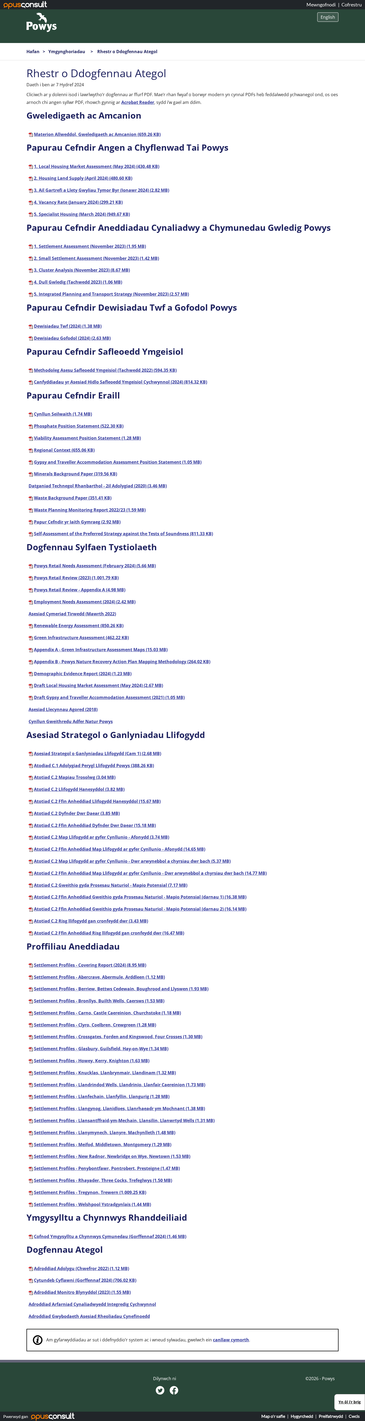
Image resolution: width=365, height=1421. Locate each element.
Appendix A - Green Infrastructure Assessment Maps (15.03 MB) (101, 650)
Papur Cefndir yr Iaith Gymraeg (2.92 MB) (77, 522)
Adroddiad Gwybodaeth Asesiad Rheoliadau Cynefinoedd (89, 1316)
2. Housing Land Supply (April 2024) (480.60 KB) (83, 178)
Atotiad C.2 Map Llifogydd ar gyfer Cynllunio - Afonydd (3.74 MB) (101, 837)
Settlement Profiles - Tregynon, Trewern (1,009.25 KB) (90, 1192)
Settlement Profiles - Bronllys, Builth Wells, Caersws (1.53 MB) (99, 1001)
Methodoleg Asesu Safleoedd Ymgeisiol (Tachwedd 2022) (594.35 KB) (105, 370)
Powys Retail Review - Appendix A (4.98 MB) (79, 590)
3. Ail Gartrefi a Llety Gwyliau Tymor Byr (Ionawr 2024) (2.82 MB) (101, 190)
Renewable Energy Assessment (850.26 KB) (78, 625)
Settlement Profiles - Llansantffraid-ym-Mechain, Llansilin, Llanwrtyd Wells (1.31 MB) (124, 1120)
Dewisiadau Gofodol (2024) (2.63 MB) (72, 338)
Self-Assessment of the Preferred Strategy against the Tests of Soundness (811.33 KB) (123, 534)
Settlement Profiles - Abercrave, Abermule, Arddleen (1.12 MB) (99, 977)
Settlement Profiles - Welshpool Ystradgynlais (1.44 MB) (92, 1204)
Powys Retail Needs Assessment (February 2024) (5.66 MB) (95, 566)
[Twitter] (160, 1390)
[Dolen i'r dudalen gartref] (41, 22)
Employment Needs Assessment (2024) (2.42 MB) (84, 602)
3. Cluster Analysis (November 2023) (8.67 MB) (82, 270)
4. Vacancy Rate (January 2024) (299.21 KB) (78, 202)
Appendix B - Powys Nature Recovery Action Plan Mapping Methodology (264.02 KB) (122, 662)
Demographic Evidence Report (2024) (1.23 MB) (82, 674)
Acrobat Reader (137, 102)
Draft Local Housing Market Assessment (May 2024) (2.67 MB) (98, 685)
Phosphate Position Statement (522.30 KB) (78, 426)
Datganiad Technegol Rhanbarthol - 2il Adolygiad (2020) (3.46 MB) (98, 486)
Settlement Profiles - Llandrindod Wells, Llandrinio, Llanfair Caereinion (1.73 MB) (119, 1085)
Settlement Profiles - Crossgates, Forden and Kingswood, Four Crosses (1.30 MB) (118, 1037)
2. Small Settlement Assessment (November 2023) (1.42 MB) (96, 258)
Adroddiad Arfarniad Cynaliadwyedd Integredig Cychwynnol (92, 1304)
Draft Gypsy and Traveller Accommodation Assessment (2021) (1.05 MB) (109, 697)
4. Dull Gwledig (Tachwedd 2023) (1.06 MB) (78, 282)
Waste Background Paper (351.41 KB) (72, 498)
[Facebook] (174, 1390)
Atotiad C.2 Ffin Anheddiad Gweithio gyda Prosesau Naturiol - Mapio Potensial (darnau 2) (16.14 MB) (140, 909)
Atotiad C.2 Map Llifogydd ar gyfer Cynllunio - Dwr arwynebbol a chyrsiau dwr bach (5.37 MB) (132, 861)
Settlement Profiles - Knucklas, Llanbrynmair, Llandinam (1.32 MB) (105, 1073)
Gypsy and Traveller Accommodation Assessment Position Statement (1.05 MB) (117, 462)
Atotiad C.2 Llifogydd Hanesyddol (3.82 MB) (79, 789)
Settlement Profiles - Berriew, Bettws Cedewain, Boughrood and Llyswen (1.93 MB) (121, 989)
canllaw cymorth (231, 1340)
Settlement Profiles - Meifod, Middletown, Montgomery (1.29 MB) (102, 1144)
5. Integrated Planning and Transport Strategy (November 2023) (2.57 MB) (111, 294)
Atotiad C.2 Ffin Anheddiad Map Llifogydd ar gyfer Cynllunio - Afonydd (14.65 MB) (119, 849)
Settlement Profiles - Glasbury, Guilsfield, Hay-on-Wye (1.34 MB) (101, 1049)
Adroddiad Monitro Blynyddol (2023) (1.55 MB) (82, 1292)
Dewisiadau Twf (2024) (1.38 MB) (68, 326)
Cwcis (354, 1416)
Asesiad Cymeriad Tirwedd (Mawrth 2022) (72, 614)
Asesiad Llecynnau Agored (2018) (63, 709)
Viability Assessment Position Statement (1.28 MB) (87, 438)
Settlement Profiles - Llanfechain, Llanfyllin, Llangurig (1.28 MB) (101, 1096)
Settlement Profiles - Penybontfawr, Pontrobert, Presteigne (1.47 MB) (107, 1168)
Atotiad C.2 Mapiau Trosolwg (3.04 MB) (74, 777)
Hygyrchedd (302, 1416)
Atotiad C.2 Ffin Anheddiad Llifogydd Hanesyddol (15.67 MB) (97, 801)
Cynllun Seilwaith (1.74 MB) (63, 414)
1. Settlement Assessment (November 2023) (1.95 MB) (90, 246)
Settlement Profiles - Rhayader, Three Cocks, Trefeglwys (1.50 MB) (103, 1180)
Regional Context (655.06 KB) (64, 450)
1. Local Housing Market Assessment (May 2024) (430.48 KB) (96, 166)
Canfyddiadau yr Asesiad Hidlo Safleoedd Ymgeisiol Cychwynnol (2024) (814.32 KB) (120, 382)
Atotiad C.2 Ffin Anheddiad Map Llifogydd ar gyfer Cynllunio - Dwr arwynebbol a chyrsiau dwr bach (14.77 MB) (150, 873)
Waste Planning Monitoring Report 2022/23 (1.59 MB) (90, 510)
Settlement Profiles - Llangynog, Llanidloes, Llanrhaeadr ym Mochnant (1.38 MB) (119, 1108)
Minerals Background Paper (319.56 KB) (75, 474)
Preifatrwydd (331, 1416)
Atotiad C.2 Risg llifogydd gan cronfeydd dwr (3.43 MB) (91, 921)
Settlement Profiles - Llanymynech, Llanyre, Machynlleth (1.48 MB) (104, 1132)
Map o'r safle (273, 1416)
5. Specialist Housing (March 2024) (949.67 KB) (82, 214)
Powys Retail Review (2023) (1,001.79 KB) (76, 578)
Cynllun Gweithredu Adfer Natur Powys (71, 721)
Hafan (33, 51)
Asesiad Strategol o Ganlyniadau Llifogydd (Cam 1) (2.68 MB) (97, 753)
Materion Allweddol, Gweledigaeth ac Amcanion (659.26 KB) (97, 134)
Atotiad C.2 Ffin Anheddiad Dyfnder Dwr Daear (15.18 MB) (95, 825)
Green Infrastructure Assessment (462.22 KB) (81, 638)
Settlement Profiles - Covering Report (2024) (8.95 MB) (90, 965)
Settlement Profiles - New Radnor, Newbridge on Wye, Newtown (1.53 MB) (112, 1156)
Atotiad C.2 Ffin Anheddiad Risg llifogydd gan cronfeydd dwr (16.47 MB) (109, 933)
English (328, 17)
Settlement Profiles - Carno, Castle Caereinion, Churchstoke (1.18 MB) (107, 1013)
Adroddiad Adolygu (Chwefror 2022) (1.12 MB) (81, 1268)
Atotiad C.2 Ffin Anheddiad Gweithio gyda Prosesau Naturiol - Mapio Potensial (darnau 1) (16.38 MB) (140, 897)
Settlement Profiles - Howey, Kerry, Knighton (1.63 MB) (91, 1061)
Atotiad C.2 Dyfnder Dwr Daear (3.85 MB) (77, 813)
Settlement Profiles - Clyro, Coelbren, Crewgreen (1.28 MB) (95, 1025)
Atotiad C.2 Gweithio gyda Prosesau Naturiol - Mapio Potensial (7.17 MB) (110, 885)
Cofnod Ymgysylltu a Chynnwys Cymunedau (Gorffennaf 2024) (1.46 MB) (110, 1236)
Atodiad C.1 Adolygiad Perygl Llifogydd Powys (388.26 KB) (94, 765)
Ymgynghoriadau (67, 51)
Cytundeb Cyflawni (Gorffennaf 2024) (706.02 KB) (85, 1280)
